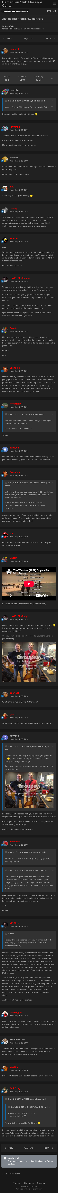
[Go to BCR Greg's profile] (5, 1090)
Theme (16, 1183)
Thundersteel (17, 1039)
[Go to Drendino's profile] (5, 369)
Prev (9, 38)
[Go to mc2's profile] (5, 188)
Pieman (14, 157)
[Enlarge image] (36, 114)
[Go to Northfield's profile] (5, 405)
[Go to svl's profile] (5, 535)
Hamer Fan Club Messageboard (30, 29)
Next (48, 38)
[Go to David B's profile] (5, 1068)
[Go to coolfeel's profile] (5, 51)
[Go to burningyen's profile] (5, 1014)
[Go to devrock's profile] (5, 737)
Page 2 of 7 (29, 38)
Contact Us (29, 1183)
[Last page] (54, 38)
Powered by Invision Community (29, 1189)
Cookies (41, 1183)
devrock (14, 735)
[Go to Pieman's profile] (5, 159)
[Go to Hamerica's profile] (5, 843)
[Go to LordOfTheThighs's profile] (5, 280)
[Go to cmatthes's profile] (5, 92)
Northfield (9, 26)
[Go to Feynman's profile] (5, 128)
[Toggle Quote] (6, 101)
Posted (19, 52)
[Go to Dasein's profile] (5, 330)
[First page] (4, 38)
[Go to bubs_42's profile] (5, 449)
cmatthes (15, 90)
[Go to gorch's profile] (5, 716)
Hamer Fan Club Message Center (22, 4)
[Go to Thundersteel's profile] (5, 1041)
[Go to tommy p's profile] (5, 210)
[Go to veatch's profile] (5, 240)
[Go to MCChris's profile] (5, 925)
